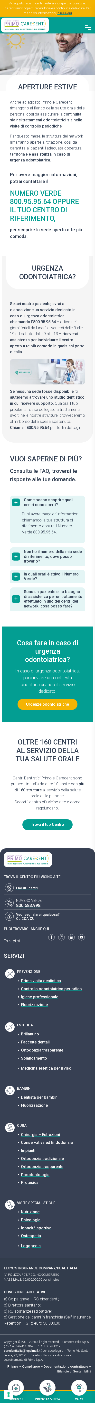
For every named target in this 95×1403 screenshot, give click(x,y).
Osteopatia (31, 1235)
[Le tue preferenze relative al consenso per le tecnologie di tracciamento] (8, 1394)
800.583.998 (28, 905)
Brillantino (30, 1034)
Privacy (13, 1366)
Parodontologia (35, 1174)
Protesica (29, 1182)
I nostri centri (27, 888)
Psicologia (30, 1220)
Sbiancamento (34, 1058)
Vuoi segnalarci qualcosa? (38, 915)
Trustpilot (12, 941)
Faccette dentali (35, 1042)
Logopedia (31, 1246)
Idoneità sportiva (36, 1228)
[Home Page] (25, 25)
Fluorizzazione (34, 1004)
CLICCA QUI (26, 919)
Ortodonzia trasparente (42, 1050)
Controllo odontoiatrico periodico (51, 989)
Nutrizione (30, 1212)
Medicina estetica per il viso (46, 1068)
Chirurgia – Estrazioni (40, 1134)
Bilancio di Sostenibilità (74, 1371)
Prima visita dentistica (41, 980)
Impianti (28, 1150)
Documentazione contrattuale (66, 1366)
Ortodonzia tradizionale (42, 1158)
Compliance (31, 1366)
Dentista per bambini (39, 1097)
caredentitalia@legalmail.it (22, 1350)
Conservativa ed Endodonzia (47, 1142)
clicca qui (64, 13)
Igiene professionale (39, 997)
